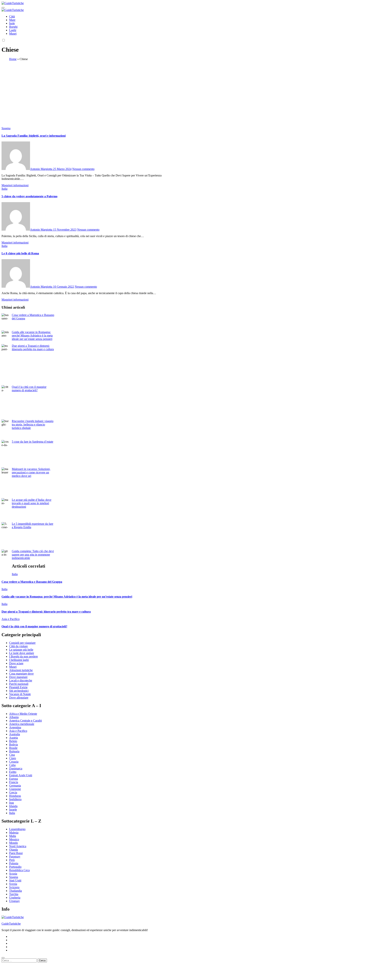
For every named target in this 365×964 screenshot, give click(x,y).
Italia (4, 188)
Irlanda (13, 806)
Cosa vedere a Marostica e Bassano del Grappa (32, 581)
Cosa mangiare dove (21, 673)
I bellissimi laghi (19, 659)
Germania (15, 785)
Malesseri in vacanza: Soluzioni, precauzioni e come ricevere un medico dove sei (31, 472)
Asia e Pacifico (11, 619)
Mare (12, 19)
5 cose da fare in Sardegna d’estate (32, 441)
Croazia (13, 761)
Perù (12, 860)
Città (12, 16)
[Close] (3, 957)
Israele (13, 809)
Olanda (13, 849)
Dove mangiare (18, 677)
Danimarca (15, 768)
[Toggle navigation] (3, 7)
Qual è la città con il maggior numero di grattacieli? (29, 388)
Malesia (13, 832)
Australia (14, 734)
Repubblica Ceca (19, 870)
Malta (12, 836)
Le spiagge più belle (21, 649)
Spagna (6, 128)
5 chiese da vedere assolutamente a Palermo (29, 196)
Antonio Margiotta (41, 169)
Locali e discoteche (20, 680)
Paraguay (14, 856)
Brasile (13, 748)
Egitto (12, 771)
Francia (13, 782)
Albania (14, 717)
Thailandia (15, 890)
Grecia (13, 792)
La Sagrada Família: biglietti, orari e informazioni (34, 135)
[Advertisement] (182, 90)
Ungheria (14, 897)
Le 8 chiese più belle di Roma (20, 253)
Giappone (15, 789)
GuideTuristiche (11, 923)
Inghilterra (15, 799)
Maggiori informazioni (15, 185)
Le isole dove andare (21, 653)
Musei (13, 33)
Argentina (15, 727)
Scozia (13, 873)
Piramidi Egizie (18, 687)
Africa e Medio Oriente (23, 713)
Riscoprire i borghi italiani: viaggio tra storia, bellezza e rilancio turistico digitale (32, 424)
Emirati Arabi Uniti (20, 775)
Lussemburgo (17, 829)
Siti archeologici (19, 690)
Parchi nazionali (18, 683)
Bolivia (13, 744)
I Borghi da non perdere (23, 656)
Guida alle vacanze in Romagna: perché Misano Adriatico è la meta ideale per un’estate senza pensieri (32, 335)
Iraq (11, 802)
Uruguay (14, 901)
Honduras (15, 795)
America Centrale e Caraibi (25, 720)
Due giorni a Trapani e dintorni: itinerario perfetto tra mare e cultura (33, 347)
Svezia (13, 883)
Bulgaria (14, 751)
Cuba (12, 765)
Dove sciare (16, 663)
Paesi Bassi (16, 853)
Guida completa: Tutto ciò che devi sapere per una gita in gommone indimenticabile (33, 554)
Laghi (12, 30)
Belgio (13, 741)
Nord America (17, 846)
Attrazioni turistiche (21, 670)
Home (13, 59)
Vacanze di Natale (20, 694)
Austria (13, 737)
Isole (12, 23)
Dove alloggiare (18, 697)
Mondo (13, 842)
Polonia (13, 863)
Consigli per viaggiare (22, 642)
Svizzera (14, 887)
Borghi (13, 26)
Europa (13, 778)
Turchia (13, 894)
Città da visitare (18, 646)
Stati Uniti (15, 880)
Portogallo (15, 866)
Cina (12, 754)
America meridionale (21, 724)
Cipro (12, 758)
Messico (14, 839)
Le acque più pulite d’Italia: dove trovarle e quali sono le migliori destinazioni (31, 503)
